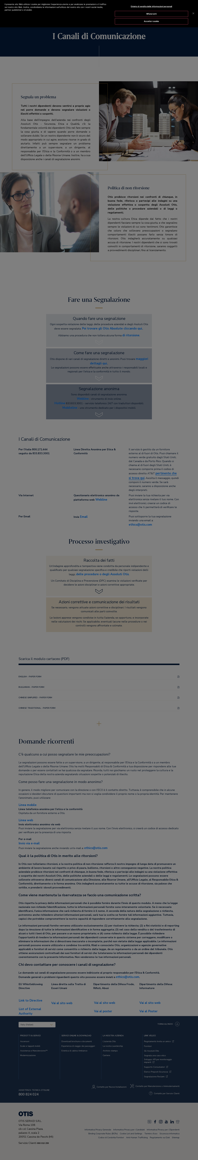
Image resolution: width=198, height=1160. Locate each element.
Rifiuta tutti (151, 14)
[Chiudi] (193, 13)
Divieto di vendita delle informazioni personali (151, 6)
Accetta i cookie (151, 21)
